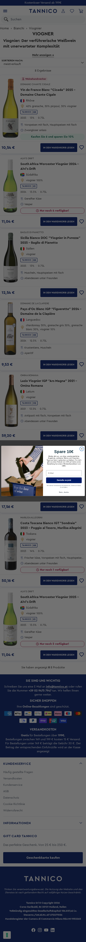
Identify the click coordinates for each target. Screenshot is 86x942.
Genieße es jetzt (64, 480)
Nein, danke (64, 492)
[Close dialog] (82, 449)
